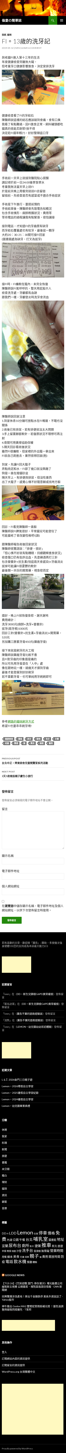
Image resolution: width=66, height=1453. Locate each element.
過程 (42, 743)
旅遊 (4, 1155)
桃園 (14, 1251)
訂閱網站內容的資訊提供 (16, 1358)
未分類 (6, 1168)
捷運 (38, 1246)
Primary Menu (61, 20)
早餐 (4, 1251)
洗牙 (48, 739)
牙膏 (57, 739)
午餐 (22, 1239)
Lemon (25, 1232)
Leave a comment (31, 48)
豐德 (16, 743)
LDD (12, 1233)
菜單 (27, 1257)
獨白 (4, 1175)
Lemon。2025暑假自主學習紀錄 (20, 1092)
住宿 (36, 1233)
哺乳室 (40, 1239)
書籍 (4, 1162)
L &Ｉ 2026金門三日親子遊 (17, 1079)
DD (4, 1233)
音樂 (4, 1208)
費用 (32, 743)
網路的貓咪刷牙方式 (21, 721)
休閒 (4, 1129)
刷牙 (29, 739)
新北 (54, 1246)
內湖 (9, 1239)
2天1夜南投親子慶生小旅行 (17, 774)
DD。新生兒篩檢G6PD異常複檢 (35, 994)
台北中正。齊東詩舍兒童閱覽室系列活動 (25, 760)
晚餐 (9, 1251)
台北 (29, 1240)
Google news (14, 1275)
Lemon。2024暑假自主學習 (17, 1099)
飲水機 (20, 1261)
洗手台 (27, 1250)
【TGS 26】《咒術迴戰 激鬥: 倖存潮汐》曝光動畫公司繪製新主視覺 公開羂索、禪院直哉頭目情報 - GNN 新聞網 (32, 1286)
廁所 (25, 1245)
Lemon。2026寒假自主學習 (17, 1086)
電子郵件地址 (10, 871)
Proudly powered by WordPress (17, 1448)
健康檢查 (9, 739)
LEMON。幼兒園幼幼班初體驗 (34, 1026)
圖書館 (52, 1239)
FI (7, 1233)
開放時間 (54, 1256)
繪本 (10, 1256)
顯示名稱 (8, 855)
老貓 (7, 743)
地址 (60, 1239)
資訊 (4, 1195)
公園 (16, 1239)
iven (17, 48)
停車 (43, 1232)
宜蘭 (5, 1246)
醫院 (51, 743)
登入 (4, 1352)
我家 (4, 34)
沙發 (18, 1250)
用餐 (4, 1256)
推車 (46, 1245)
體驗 (35, 1262)
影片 (32, 1246)
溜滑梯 (37, 1251)
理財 (4, 1182)
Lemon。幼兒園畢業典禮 (16, 1105)
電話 (9, 1261)
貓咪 (9, 34)
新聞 (4, 1149)
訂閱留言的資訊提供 (13, 1365)
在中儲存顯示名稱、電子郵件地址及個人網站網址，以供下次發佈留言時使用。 (32, 908)
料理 (4, 1142)
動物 (38, 739)
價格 (20, 739)
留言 (5, 809)
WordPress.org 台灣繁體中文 (18, 1371)
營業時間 (56, 1251)
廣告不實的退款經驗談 (30, 1013)
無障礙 (45, 1250)
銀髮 (4, 1201)
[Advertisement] (16, 964)
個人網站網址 (10, 886)
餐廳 (29, 1262)
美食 (16, 1256)
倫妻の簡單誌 (12, 20)
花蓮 (22, 1257)
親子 (34, 1256)
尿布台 (15, 1245)
